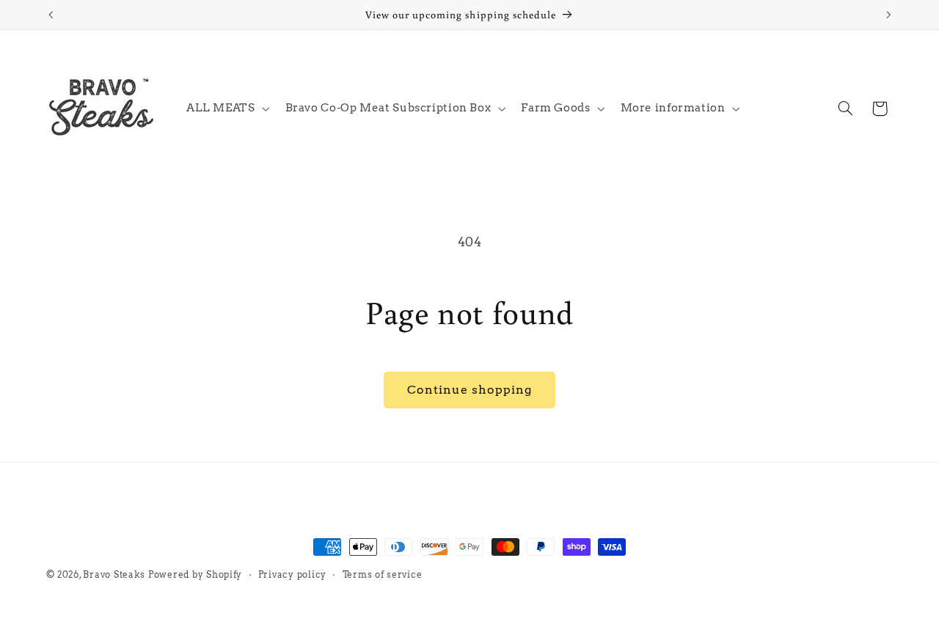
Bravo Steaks (114, 575)
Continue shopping (470, 390)
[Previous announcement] (50, 14)
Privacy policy (292, 575)
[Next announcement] (888, 14)
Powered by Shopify (195, 575)
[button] (226, 108)
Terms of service (383, 575)
